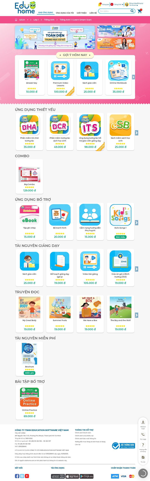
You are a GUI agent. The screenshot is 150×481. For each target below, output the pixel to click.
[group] (55, 37)
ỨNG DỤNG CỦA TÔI (65, 13)
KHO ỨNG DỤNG (45, 12)
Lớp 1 (36, 20)
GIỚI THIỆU (82, 13)
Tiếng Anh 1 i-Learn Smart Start (76, 20)
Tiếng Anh (49, 20)
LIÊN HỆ (93, 13)
